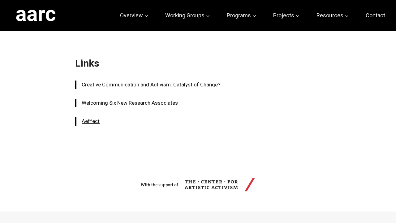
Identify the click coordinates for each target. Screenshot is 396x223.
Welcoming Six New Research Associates (130, 103)
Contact (375, 15)
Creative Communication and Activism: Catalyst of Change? (151, 84)
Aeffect (91, 121)
